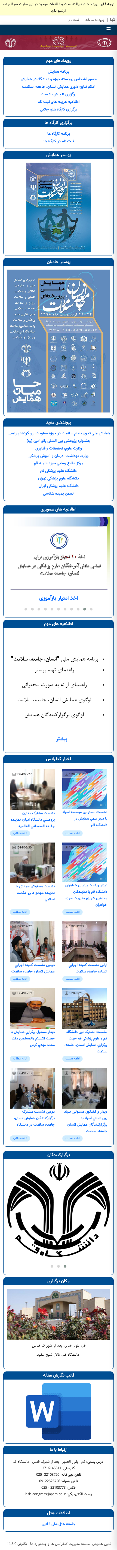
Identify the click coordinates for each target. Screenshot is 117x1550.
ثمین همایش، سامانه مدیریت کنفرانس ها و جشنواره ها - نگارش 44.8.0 (59, 1543)
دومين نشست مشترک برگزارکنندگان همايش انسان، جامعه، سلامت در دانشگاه (34, 1118)
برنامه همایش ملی (54, 659)
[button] (91, 609)
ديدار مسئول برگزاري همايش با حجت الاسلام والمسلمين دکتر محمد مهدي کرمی (33, 1038)
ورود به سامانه (94, 19)
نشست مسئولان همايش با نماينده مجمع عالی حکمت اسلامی (35, 893)
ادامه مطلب (72, 833)
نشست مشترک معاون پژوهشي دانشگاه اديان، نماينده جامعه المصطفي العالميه (33, 819)
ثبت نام (74, 19)
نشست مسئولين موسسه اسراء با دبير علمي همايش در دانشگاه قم (85, 818)
